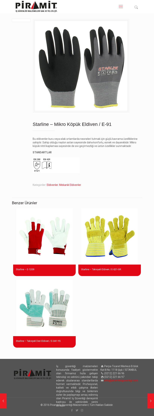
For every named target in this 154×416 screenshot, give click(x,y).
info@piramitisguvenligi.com (121, 380)
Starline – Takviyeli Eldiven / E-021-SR (101, 269)
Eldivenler (52, 184)
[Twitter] (77, 410)
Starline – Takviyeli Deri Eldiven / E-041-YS (38, 341)
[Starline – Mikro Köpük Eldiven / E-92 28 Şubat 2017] (150, 400)
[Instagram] (82, 410)
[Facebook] (72, 410)
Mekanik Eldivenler (70, 184)
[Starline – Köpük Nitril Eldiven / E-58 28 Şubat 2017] (3, 400)
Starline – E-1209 (25, 269)
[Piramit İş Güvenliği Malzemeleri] (36, 6)
